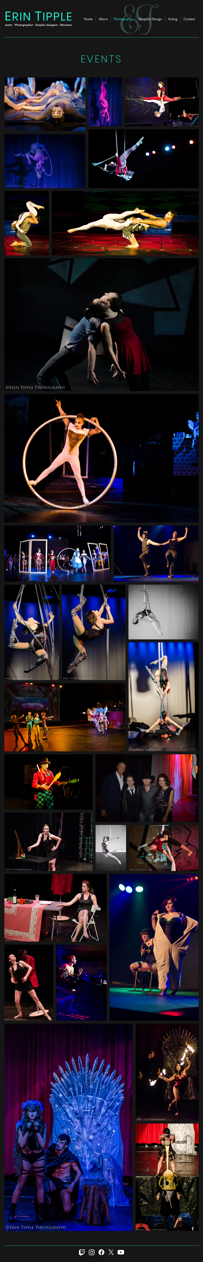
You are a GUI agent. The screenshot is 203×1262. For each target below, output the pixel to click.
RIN (22, 17)
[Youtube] (121, 1252)
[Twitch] (82, 1252)
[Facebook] (101, 1252)
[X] (111, 1252)
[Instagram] (92, 1252)
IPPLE (57, 17)
